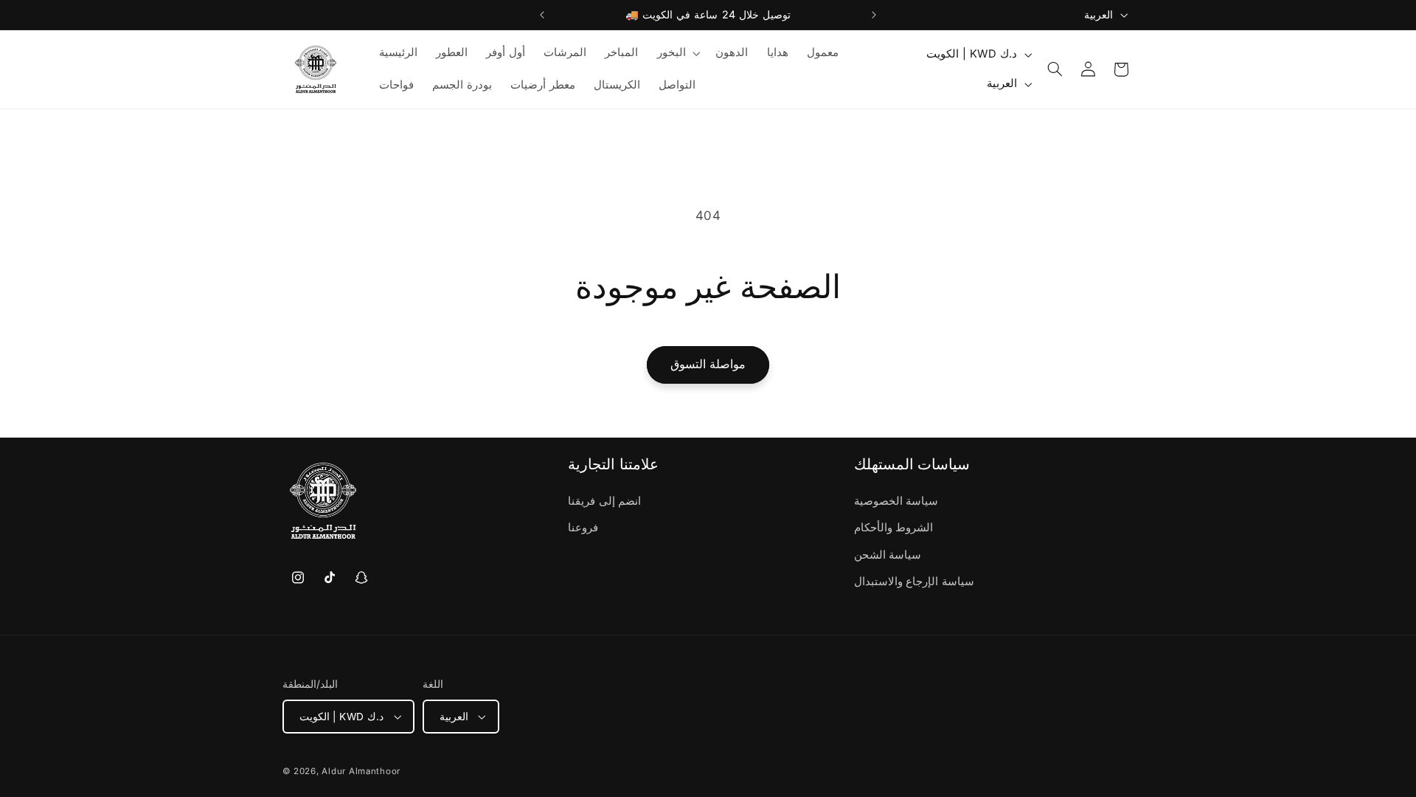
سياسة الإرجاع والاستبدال (914, 581)
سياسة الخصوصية (896, 501)
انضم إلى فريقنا (604, 501)
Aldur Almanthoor (361, 771)
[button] (677, 53)
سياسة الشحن (888, 555)
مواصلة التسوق (708, 364)
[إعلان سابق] (542, 15)
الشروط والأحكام (894, 527)
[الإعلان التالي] (874, 15)
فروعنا (583, 527)
